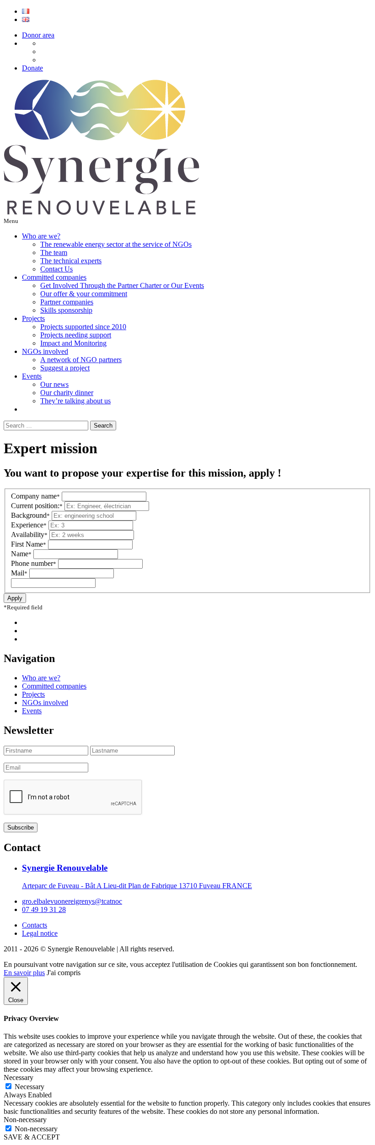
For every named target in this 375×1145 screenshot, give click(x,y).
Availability (29, 534)
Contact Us (56, 269)
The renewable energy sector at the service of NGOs (116, 244)
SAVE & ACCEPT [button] (32, 1137)
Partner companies (66, 302)
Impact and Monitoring (73, 343)
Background (30, 515)
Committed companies (54, 277)
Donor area (38, 35)
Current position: (37, 506)
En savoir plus (24, 973)
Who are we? (41, 236)
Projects (33, 318)
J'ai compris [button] (63, 973)
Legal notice (40, 933)
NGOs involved (45, 351)
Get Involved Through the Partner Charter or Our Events (122, 285)
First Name (28, 544)
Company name (35, 496)
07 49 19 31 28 (44, 909)
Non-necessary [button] (25, 1119)
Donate (32, 68)
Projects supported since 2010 (83, 327)
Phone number (33, 563)
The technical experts (71, 261)
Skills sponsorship (66, 310)
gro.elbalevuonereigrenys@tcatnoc (72, 901)
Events (32, 376)
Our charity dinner (66, 392)
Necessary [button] (18, 1077)
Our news (54, 384)
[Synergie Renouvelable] (101, 212)
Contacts (34, 925)
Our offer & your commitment (83, 294)
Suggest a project (65, 368)
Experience (29, 525)
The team (53, 252)
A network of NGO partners (81, 360)
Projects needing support (75, 335)
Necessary (29, 1087)
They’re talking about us (75, 401)
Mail (19, 573)
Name (21, 554)
